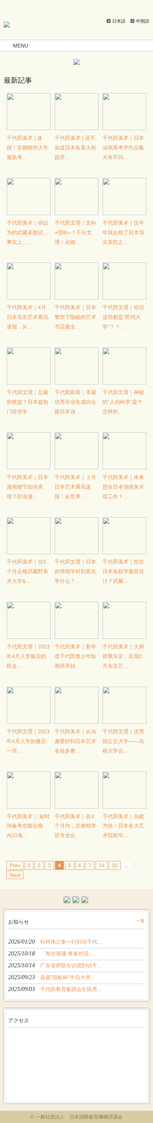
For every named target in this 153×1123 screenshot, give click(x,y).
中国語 (142, 21)
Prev (15, 865)
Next (15, 875)
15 (115, 865)
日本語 (119, 21)
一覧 (140, 921)
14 (102, 865)
